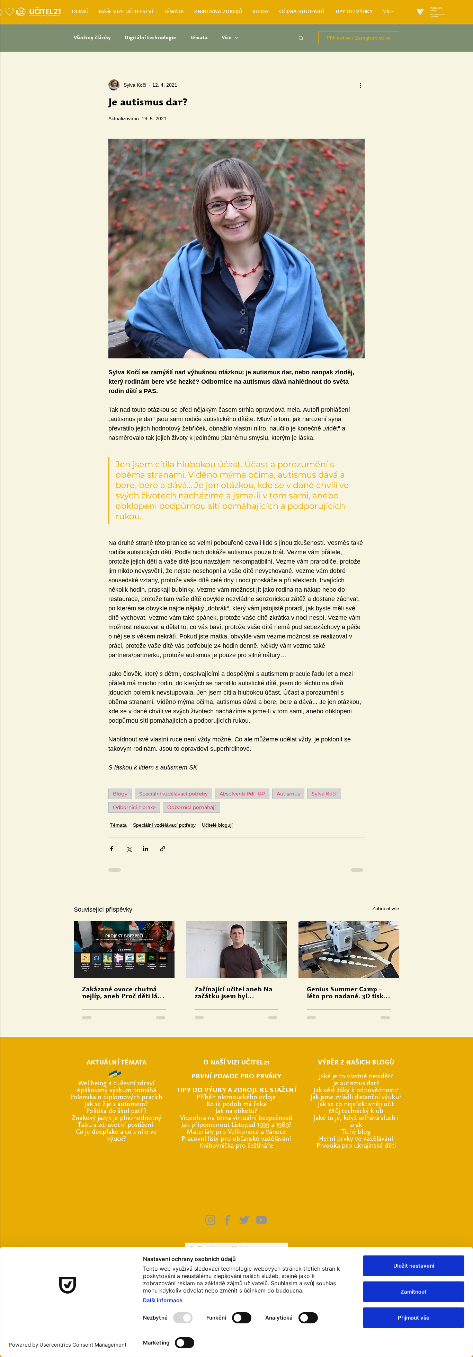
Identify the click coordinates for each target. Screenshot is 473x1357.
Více (226, 38)
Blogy (120, 794)
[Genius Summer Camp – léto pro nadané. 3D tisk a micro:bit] (348, 949)
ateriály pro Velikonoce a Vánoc (238, 1132)
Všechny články (92, 38)
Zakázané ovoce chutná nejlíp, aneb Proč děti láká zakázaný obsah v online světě (123, 993)
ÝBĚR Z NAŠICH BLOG (355, 1063)
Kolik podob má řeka (236, 1104)
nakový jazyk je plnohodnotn (116, 1118)
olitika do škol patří (117, 1111)
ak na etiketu (236, 1111)
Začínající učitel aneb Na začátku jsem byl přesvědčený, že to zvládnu (234, 993)
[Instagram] (210, 1220)
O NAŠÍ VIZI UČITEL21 (236, 1063)
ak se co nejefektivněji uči (356, 1104)
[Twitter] (244, 1220)
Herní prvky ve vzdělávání (356, 1139)
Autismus (288, 794)
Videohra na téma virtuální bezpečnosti (236, 1118)
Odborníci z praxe (134, 807)
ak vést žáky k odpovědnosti (355, 1090)
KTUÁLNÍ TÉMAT (116, 1063)
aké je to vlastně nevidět (355, 1076)
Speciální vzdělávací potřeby (173, 794)
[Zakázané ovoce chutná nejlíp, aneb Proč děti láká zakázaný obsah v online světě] (124, 949)
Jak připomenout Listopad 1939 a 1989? (236, 1125)
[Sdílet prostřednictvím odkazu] (162, 848)
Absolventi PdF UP (242, 794)
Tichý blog (356, 1132)
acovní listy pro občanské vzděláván (238, 1139)
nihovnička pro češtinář (236, 1146)
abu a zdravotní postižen (116, 1125)
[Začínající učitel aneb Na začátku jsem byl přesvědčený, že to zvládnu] (236, 949)
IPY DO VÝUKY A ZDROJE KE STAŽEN (237, 1090)
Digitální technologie (150, 38)
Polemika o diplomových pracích (116, 1097)
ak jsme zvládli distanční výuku (355, 1097)
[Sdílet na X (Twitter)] (128, 848)
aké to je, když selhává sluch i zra (357, 1122)
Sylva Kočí (324, 794)
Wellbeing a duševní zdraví (116, 1083)
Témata (199, 38)
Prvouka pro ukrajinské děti (356, 1146)
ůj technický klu (357, 1111)
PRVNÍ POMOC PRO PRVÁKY (236, 1076)
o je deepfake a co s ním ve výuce (118, 1135)
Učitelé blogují (217, 825)
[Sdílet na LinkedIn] (145, 848)
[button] (301, 38)
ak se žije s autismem (116, 1104)
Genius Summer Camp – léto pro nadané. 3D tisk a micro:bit (348, 993)
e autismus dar (355, 1083)
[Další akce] (360, 85)
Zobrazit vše (385, 908)
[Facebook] (227, 1220)
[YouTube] (261, 1220)
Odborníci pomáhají (191, 807)
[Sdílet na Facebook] (111, 848)
